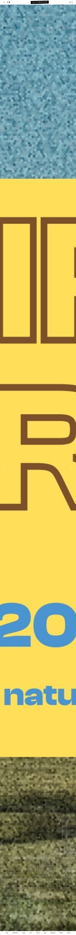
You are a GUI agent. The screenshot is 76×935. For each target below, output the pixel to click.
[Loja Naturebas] (72, 2)
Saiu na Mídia (53, 933)
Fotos (31, 933)
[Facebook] (9, 2)
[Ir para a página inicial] (40, 2)
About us (68, 933)
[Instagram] (7, 2)
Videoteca (38, 933)
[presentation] (4, 468)
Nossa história (15, 933)
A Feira (7, 933)
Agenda (23, 933)
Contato (61, 933)
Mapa (45, 933)
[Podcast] (70, 2)
